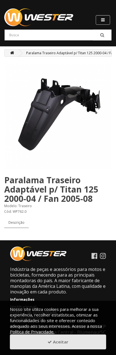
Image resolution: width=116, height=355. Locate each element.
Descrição (16, 222)
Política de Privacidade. (32, 331)
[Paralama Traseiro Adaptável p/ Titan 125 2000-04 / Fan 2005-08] (58, 116)
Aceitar (60, 342)
